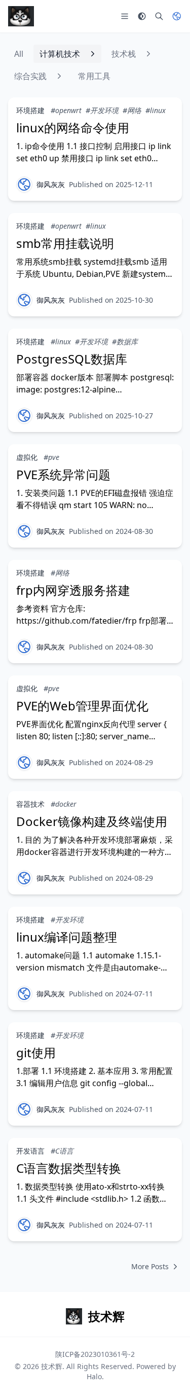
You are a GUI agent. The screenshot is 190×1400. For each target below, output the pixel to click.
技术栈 (123, 53)
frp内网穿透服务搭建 (73, 590)
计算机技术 (60, 53)
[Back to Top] (168, 1378)
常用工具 (94, 76)
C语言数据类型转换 (68, 1168)
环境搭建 (30, 110)
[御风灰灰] (24, 184)
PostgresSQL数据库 (71, 358)
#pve (51, 457)
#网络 (132, 110)
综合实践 (30, 76)
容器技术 (30, 804)
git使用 (36, 1052)
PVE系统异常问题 (63, 474)
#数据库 (125, 341)
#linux (155, 110)
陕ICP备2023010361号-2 (95, 1354)
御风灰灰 (50, 184)
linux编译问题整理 (66, 936)
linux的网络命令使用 (72, 127)
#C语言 (62, 1151)
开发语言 (30, 1151)
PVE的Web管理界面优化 (82, 705)
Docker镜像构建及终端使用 (91, 821)
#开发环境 (102, 110)
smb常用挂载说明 (65, 243)
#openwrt (66, 110)
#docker (64, 804)
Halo (94, 1376)
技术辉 (51, 1366)
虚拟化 (26, 457)
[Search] (159, 16)
